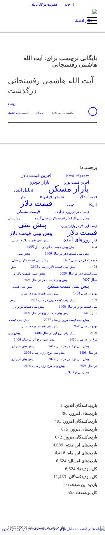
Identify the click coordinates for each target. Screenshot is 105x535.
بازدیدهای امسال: (81, 461)
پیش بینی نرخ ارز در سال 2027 (68, 359)
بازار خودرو (39, 182)
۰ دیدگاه (40, 112)
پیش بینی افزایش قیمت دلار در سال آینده (62, 218)
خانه (67, 4)
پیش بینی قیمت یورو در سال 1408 (53, 303)
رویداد (12, 104)
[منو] (89, 21)
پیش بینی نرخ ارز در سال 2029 (44, 366)
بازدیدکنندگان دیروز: (79, 437)
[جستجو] (75, 21)
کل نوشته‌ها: (86, 492)
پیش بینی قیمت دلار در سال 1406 (67, 253)
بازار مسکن (68, 188)
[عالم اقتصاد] (61, 21)
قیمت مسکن (28, 211)
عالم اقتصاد (14, 112)
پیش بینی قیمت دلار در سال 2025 (53, 266)
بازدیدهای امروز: (82, 413)
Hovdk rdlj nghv (77, 175)
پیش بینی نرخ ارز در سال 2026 (44, 352)
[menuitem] (68, 4)
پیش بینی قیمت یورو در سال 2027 (66, 319)
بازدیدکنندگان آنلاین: (79, 405)
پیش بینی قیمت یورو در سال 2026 (46, 313)
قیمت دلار (36, 203)
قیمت (70, 204)
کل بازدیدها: (86, 469)
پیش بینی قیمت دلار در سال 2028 (46, 280)
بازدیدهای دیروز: (82, 429)
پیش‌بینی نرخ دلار (78, 372)
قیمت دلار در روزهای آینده (72, 212)
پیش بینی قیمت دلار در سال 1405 (51, 247)
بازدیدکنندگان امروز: (79, 421)
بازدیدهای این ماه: (81, 453)
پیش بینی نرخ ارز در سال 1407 (68, 346)
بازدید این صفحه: (82, 484)
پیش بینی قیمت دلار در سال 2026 (53, 270)
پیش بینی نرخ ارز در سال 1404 (55, 333)
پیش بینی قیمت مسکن (68, 286)
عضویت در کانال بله (45, 4)
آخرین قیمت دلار (36, 175)
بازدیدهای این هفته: (80, 445)
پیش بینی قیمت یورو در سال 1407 (52, 300)
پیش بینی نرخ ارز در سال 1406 (34, 339)
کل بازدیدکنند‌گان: (81, 477)
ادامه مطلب (92, 111)
